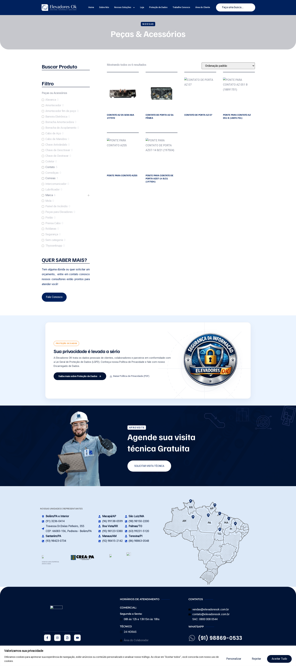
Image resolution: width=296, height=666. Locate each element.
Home (91, 7)
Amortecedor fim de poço (60, 111)
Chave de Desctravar (57, 150)
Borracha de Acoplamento (60, 127)
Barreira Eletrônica (56, 116)
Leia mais (146, 187)
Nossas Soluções (122, 7)
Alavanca (50, 99)
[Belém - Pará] (220, 513)
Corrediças (52, 172)
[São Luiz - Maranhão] (228, 518)
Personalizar (233, 658)
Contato (50, 167)
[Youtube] (77, 638)
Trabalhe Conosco (181, 7)
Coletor (49, 161)
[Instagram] (57, 638)
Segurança (51, 234)
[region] (148, 656)
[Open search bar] (65, 75)
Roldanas (50, 228)
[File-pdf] (67, 638)
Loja (142, 7)
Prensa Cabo (53, 223)
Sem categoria (54, 240)
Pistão (49, 217)
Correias (50, 178)
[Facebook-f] (47, 638)
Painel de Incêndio (56, 206)
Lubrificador (52, 189)
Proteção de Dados (158, 7)
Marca (49, 195)
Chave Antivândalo (56, 144)
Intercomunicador (55, 183)
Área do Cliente (202, 7)
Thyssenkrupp (53, 245)
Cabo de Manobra (56, 139)
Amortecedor (53, 105)
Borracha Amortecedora (59, 122)
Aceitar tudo (279, 658)
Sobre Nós (104, 7)
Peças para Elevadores (59, 212)
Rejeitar (256, 658)
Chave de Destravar (57, 155)
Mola (48, 200)
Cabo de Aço (53, 133)
